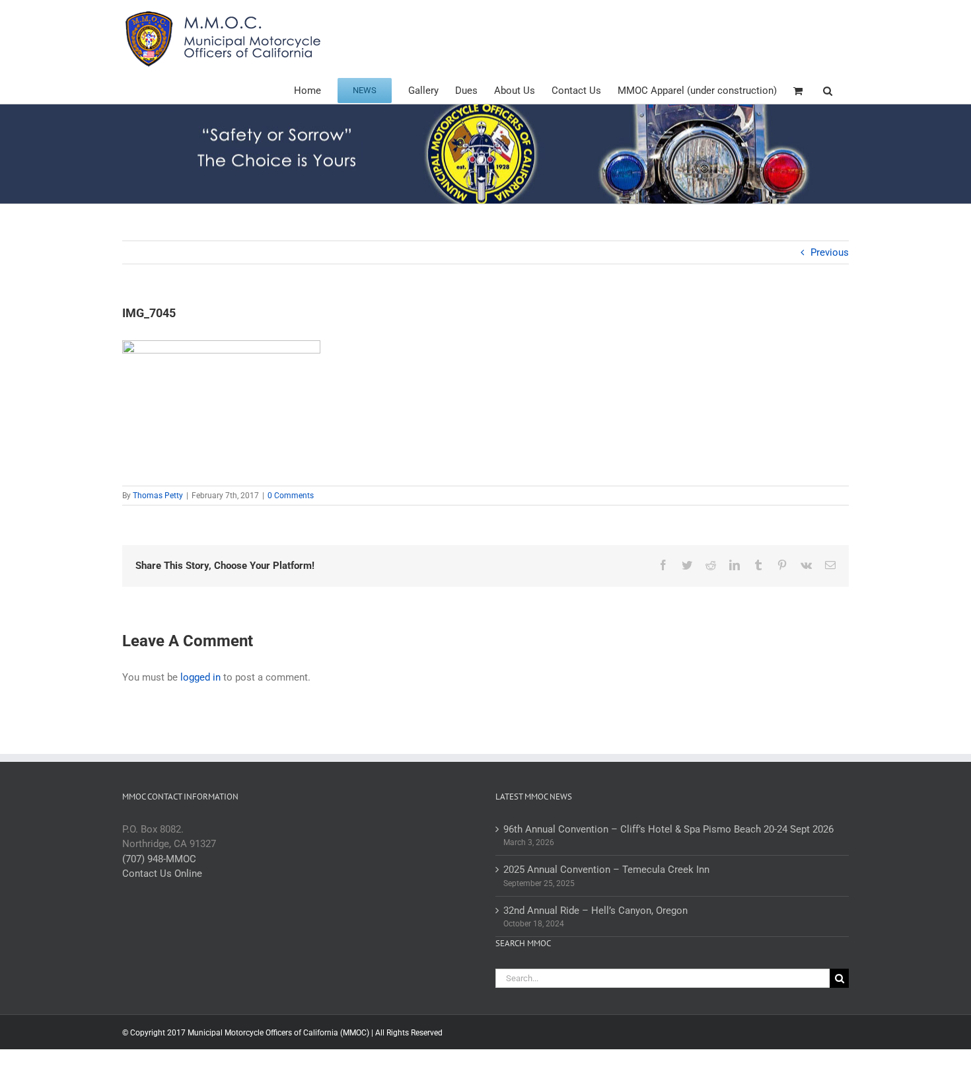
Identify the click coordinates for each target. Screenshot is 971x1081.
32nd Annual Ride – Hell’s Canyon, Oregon (595, 910)
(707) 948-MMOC (159, 859)
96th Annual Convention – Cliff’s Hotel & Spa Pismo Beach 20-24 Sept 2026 (668, 829)
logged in (200, 677)
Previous (829, 252)
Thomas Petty (158, 495)
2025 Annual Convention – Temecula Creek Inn (606, 870)
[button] (827, 89)
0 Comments (291, 495)
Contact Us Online (162, 873)
